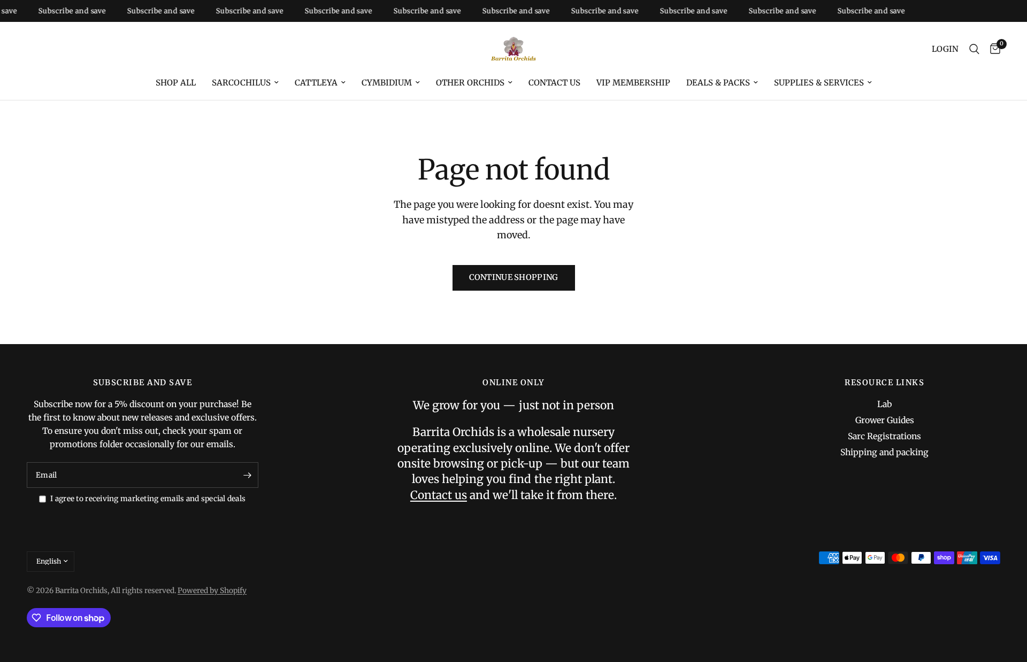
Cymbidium (387, 82)
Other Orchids (470, 82)
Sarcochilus (241, 82)
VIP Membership (633, 82)
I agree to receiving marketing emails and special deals (148, 498)
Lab (884, 404)
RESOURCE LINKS (884, 383)
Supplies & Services (819, 82)
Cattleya (316, 82)
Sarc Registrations (884, 436)
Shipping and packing (884, 452)
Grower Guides (884, 420)
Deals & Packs (718, 82)
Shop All (176, 82)
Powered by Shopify (212, 590)
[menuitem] (176, 83)
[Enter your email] (247, 475)
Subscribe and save (64, 10)
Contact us (554, 82)
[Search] (974, 49)
